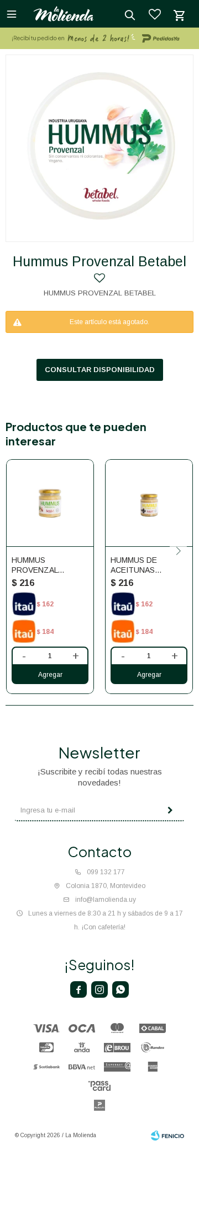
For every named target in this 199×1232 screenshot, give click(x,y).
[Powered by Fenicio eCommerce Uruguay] (167, 1135)
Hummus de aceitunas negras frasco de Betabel (143, 565)
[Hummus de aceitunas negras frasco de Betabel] (149, 503)
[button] (178, 551)
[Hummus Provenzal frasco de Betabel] (50, 503)
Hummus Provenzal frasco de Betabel (34, 565)
